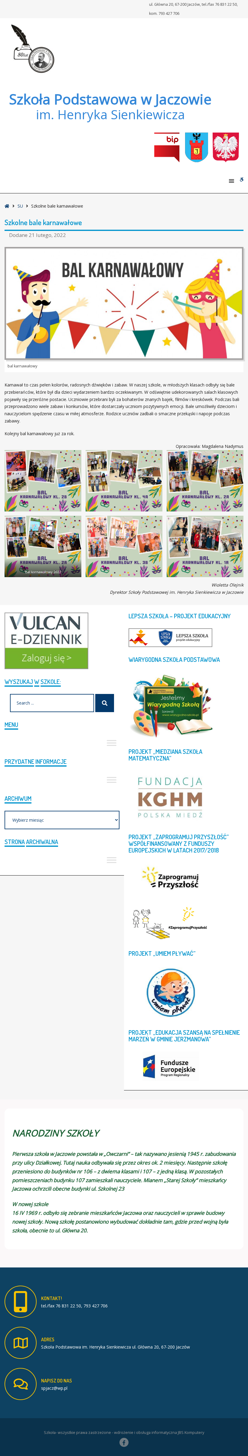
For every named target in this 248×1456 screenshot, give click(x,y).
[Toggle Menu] (111, 743)
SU (20, 206)
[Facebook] (124, 1442)
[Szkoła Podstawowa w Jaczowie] (32, 48)
